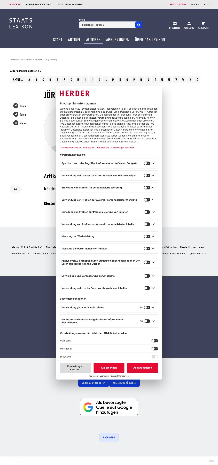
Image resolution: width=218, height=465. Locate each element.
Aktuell (18, 79)
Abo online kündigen (124, 382)
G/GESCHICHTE (197, 253)
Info (206, 4)
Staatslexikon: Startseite (21, 59)
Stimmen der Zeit (21, 253)
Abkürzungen (118, 39)
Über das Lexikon (150, 39)
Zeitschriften (178, 4)
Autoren (93, 39)
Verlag (195, 4)
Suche (82, 19)
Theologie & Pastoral (70, 4)
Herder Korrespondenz (192, 247)
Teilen (23, 106)
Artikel (74, 39)
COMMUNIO (41, 253)
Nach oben (109, 437)
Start (58, 39)
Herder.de (15, 4)
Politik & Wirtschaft (38, 4)
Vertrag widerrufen (93, 382)
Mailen (23, 123)
